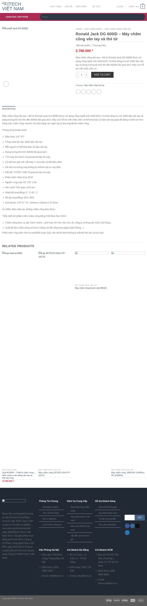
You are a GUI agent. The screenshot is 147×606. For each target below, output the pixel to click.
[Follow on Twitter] (127, 532)
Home (79, 29)
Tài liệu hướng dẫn (107, 519)
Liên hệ (69, 6)
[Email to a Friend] (88, 91)
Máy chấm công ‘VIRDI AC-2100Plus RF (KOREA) (127, 473)
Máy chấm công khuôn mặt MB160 (91, 288)
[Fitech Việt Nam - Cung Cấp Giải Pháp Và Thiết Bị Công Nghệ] (24, 6)
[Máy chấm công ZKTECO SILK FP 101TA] (55, 359)
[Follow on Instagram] (132, 526)
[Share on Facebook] (78, 91)
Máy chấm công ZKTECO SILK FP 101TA (54, 473)
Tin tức (96, 6)
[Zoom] (6, 84)
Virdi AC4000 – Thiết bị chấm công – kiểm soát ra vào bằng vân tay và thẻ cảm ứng (18, 475)
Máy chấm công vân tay (118, 29)
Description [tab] (8, 109)
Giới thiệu (55, 6)
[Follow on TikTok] (137, 526)
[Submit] (141, 17)
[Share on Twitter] (83, 91)
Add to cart (102, 74)
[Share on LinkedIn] (99, 91)
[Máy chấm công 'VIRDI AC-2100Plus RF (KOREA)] (128, 359)
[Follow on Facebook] (127, 526)
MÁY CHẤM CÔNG (93, 29)
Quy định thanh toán (108, 513)
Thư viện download (107, 524)
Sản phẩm (81, 6)
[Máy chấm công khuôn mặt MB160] (92, 267)
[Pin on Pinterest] (93, 91)
